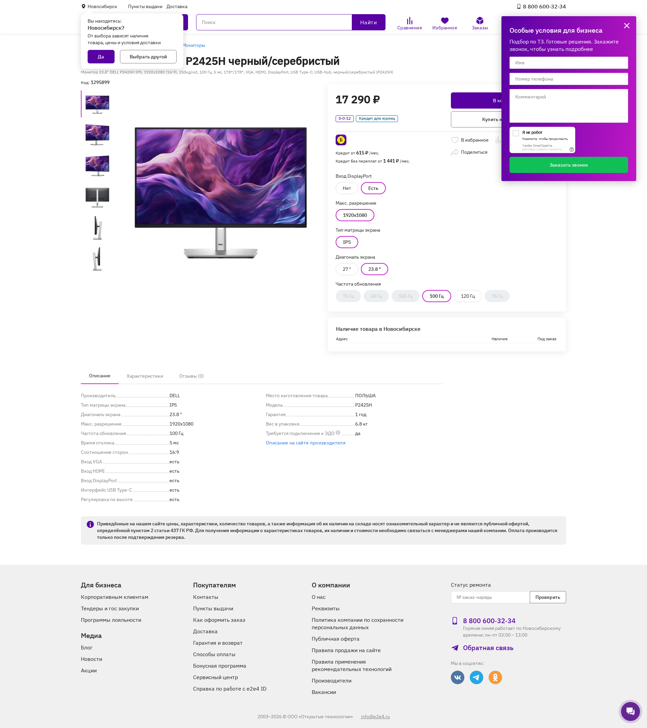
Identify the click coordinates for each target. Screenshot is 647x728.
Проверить (547, 597)
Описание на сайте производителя (305, 443)
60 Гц (376, 296)
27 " (347, 269)
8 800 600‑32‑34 (544, 6)
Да (101, 57)
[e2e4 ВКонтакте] (457, 677)
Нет (347, 188)
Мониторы (193, 45)
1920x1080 (355, 215)
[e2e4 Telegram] (476, 677)
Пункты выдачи (145, 6)
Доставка (176, 6)
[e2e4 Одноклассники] (495, 677)
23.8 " (374, 269)
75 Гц (348, 296)
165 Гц (405, 296)
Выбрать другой (148, 57)
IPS (347, 242)
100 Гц (437, 296)
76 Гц (497, 296)
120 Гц (468, 296)
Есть (373, 188)
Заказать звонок (569, 165)
